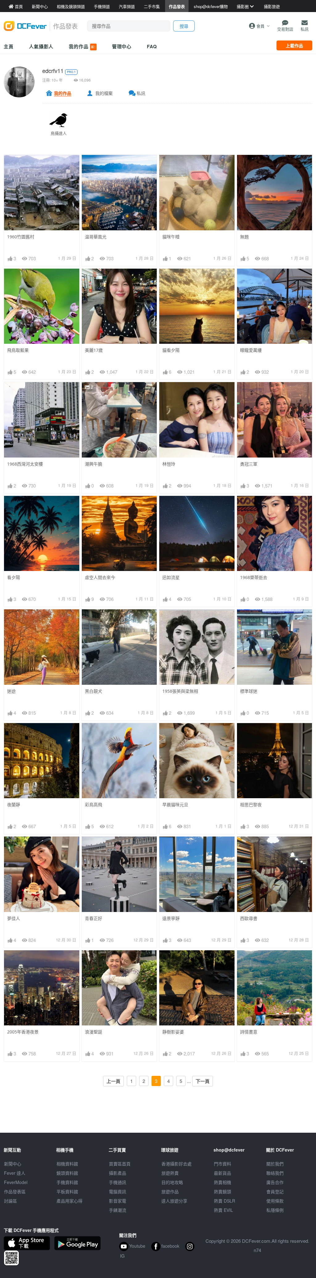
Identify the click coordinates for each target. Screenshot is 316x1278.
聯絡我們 (275, 1173)
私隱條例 (275, 1210)
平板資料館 (67, 1191)
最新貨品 (222, 1173)
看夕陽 (13, 577)
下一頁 (203, 1081)
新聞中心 (12, 1164)
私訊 (141, 93)
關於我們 (275, 1164)
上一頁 (113, 1081)
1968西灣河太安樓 (25, 464)
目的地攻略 (172, 1182)
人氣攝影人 (41, 46)
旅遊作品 (170, 1191)
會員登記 (275, 1191)
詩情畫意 (248, 1032)
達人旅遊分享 (174, 1201)
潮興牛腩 (93, 464)
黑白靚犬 (93, 691)
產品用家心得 (69, 1201)
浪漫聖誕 (93, 1032)
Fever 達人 (14, 1173)
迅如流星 (171, 577)
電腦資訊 (117, 1191)
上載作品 (294, 45)
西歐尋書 (248, 918)
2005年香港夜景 (23, 1032)
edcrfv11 (53, 70)
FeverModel (15, 1182)
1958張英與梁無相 (180, 691)
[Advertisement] (158, 1119)
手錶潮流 (117, 1210)
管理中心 (122, 46)
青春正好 (93, 918)
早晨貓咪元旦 (175, 804)
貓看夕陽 (171, 350)
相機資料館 (67, 1164)
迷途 (11, 691)
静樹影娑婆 (173, 1032)
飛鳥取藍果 (18, 350)
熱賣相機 (222, 1182)
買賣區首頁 (120, 1164)
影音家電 (117, 1201)
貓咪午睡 (171, 237)
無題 (244, 237)
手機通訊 (117, 1182)
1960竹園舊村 (20, 237)
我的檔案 (104, 93)
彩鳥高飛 (93, 804)
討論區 (10, 1201)
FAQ (152, 46)
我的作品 (82, 46)
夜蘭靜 (13, 804)
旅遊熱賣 (170, 1173)
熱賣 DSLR (224, 1201)
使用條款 (275, 1201)
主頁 (9, 46)
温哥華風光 (95, 237)
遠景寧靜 (171, 918)
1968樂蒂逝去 (253, 577)
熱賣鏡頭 (222, 1191)
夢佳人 (13, 918)
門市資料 (222, 1164)
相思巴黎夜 (251, 804)
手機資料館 (67, 1182)
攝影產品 (117, 1173)
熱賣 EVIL (223, 1210)
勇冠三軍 (248, 464)
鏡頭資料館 (67, 1173)
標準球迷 (248, 691)
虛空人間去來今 (100, 577)
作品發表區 (15, 1191)
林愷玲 (168, 464)
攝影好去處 (176, 1164)
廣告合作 (275, 1182)
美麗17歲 (94, 350)
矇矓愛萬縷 (251, 350)
